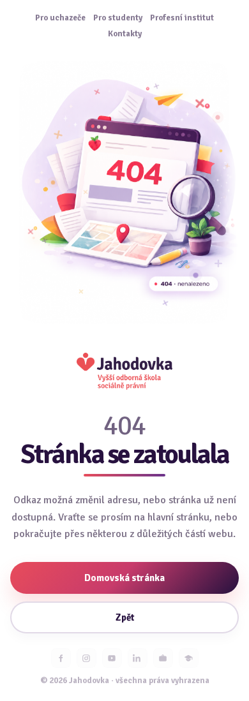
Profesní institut (182, 18)
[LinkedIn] (137, 658)
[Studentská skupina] (189, 658)
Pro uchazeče (60, 18)
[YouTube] (112, 658)
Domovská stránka (124, 578)
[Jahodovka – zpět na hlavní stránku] (124, 371)
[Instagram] (86, 658)
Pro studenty (117, 18)
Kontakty (125, 34)
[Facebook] (61, 658)
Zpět (125, 617)
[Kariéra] (163, 658)
